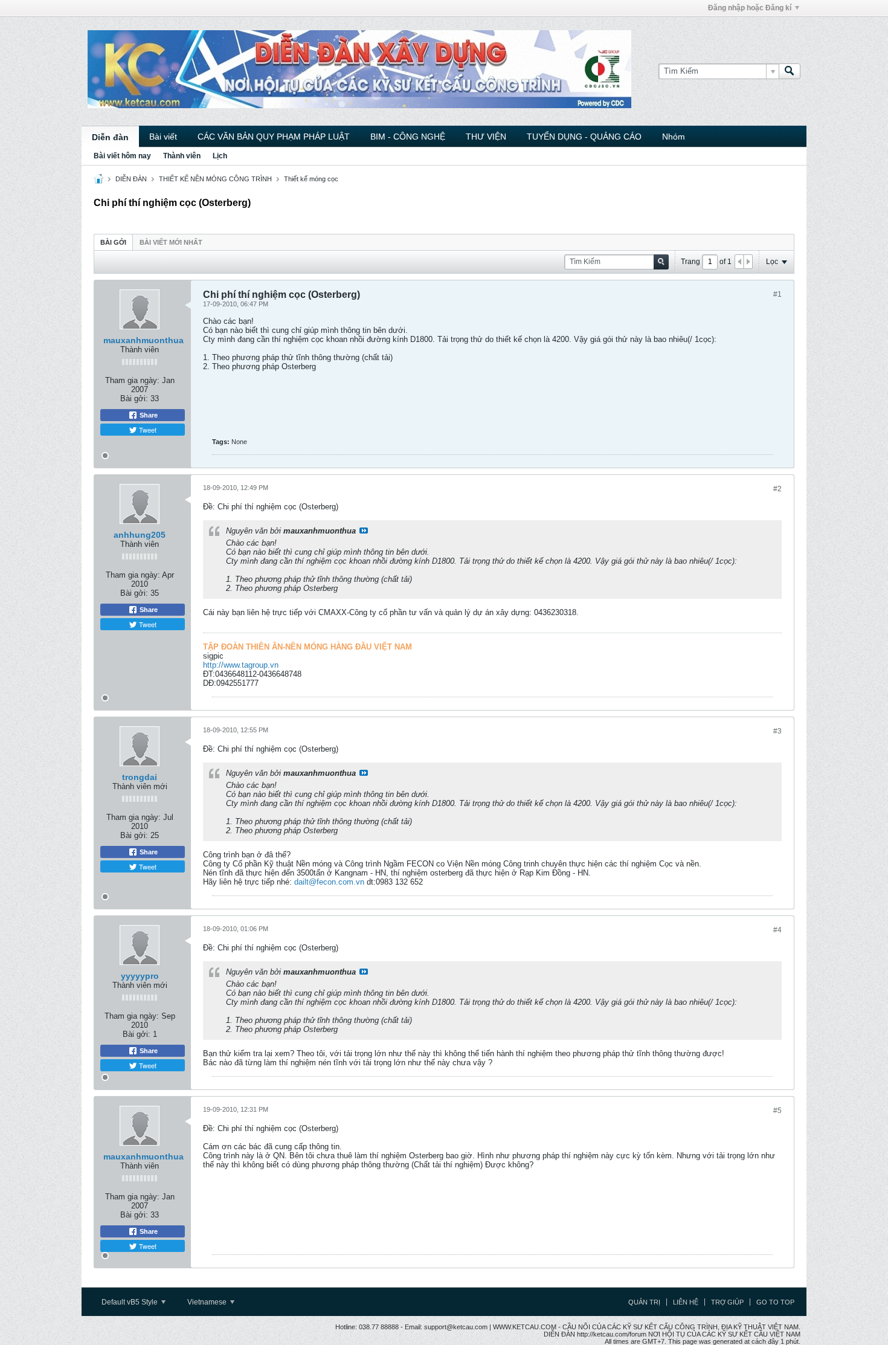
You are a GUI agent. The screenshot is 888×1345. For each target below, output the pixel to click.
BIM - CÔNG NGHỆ (407, 136)
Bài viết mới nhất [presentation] (171, 242)
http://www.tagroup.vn (240, 664)
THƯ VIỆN (486, 136)
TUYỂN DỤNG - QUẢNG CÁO (584, 136)
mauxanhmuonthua (143, 340)
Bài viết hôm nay (122, 156)
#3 (777, 731)
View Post (363, 530)
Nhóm (673, 136)
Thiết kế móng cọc (311, 178)
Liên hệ (685, 1302)
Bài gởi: (134, 398)
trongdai (139, 777)
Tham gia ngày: (132, 380)
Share (148, 415)
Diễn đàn (110, 137)
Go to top (775, 1302)
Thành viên (182, 156)
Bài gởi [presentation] (113, 242)
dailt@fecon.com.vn (329, 881)
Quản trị (644, 1302)
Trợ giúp (727, 1302)
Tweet (146, 429)
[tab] (113, 242)
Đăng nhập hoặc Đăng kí (749, 8)
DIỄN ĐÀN (131, 178)
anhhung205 (140, 535)
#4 (777, 930)
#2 (777, 489)
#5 (777, 1110)
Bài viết (163, 136)
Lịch (220, 156)
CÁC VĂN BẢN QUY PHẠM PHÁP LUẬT (274, 136)
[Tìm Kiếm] (789, 71)
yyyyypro (140, 976)
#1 (777, 294)
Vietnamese (207, 1302)
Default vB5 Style (130, 1302)
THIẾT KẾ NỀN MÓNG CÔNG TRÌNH (215, 178)
